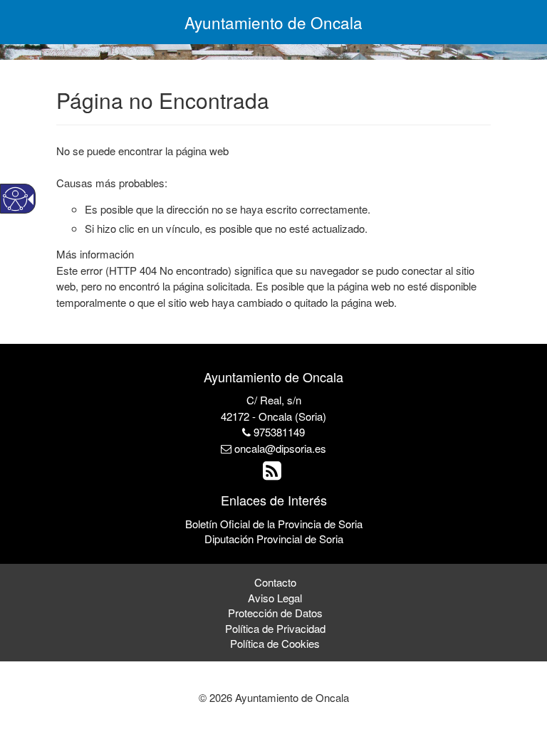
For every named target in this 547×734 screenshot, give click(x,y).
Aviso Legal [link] (275, 597)
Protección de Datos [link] (275, 612)
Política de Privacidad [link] (275, 628)
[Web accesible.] (15, 199)
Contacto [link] (275, 582)
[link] (274, 473)
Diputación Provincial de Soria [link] (273, 538)
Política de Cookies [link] (275, 643)
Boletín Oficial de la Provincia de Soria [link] (274, 523)
